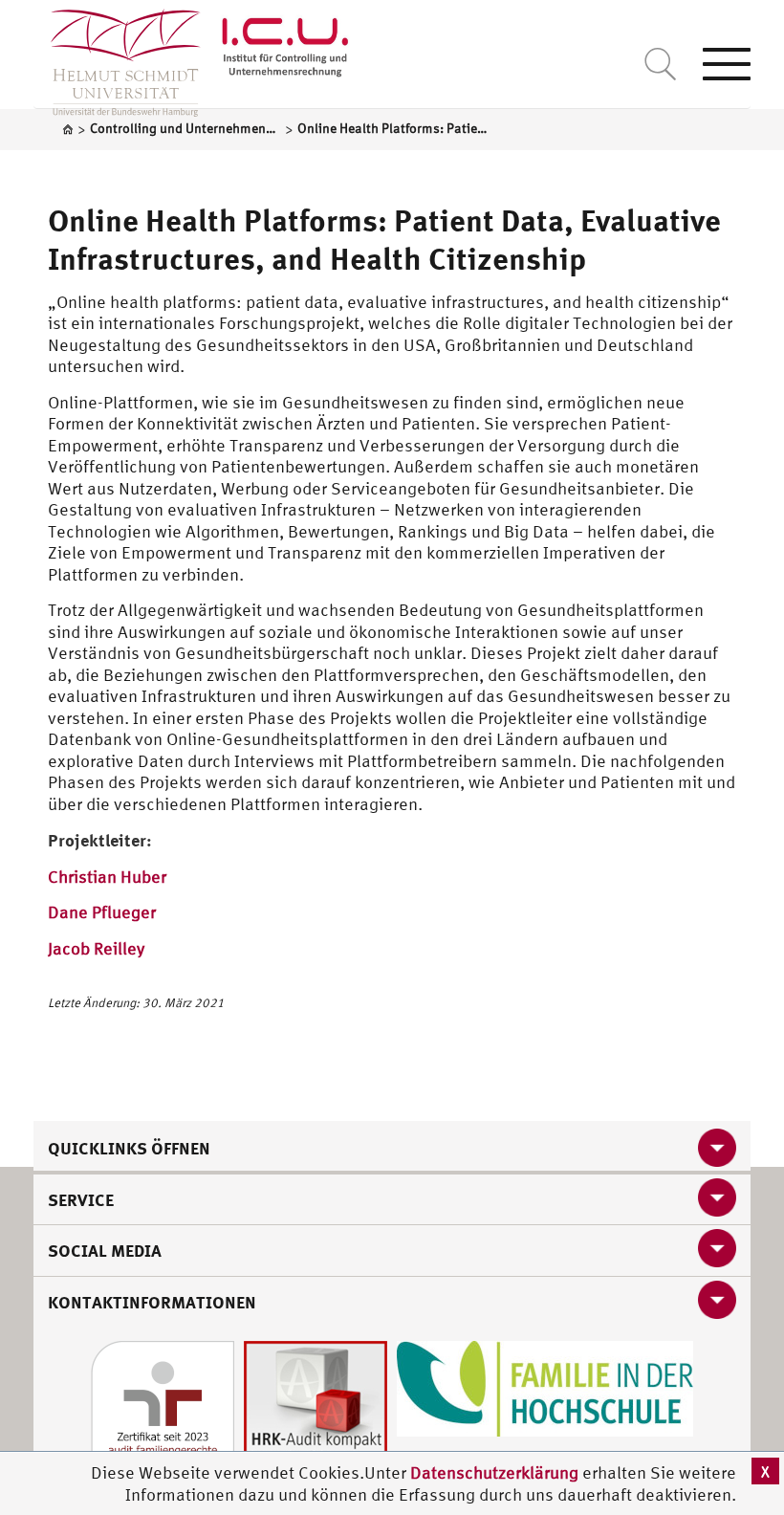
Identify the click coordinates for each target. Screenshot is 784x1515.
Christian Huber (107, 877)
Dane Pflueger (102, 912)
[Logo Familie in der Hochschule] (545, 1387)
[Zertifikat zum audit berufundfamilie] (162, 1411)
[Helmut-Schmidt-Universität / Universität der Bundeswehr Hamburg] (117, 58)
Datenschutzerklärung (494, 1472)
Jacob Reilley (96, 948)
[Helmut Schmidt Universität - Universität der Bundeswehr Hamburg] (285, 50)
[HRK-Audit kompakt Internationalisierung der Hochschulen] (315, 1411)
